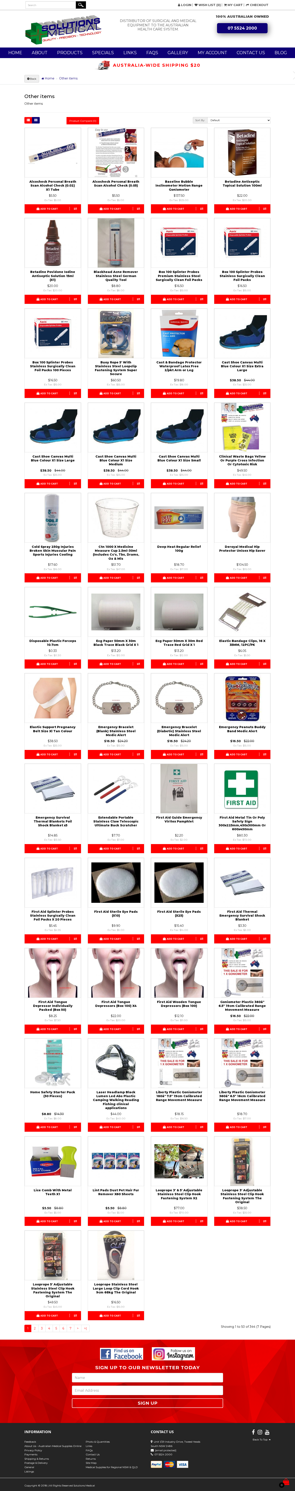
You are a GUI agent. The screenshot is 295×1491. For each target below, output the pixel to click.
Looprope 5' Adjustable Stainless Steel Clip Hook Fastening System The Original (53, 1290)
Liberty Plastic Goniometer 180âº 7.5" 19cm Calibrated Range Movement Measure (179, 1096)
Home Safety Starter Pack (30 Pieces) (52, 1094)
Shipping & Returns (36, 1458)
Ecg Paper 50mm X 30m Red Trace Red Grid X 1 (179, 643)
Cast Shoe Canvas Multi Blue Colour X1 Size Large (53, 458)
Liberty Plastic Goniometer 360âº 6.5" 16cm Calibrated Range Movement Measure (242, 1096)
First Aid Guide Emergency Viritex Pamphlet (179, 819)
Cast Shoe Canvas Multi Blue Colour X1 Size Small (179, 458)
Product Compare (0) (82, 120)
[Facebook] (253, 1433)
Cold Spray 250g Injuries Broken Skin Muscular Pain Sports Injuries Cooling (53, 550)
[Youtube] (267, 1433)
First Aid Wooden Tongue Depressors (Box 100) (179, 1004)
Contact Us (251, 52)
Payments (30, 1454)
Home (15, 52)
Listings (29, 1471)
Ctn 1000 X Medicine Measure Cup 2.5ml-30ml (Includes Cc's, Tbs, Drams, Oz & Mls (116, 553)
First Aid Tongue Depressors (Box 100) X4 (116, 1004)
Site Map (91, 1462)
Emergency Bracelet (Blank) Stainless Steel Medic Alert (116, 731)
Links (130, 52)
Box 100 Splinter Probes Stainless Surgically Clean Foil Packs (242, 276)
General (29, 1467)
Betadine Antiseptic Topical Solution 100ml (242, 183)
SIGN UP (147, 1403)
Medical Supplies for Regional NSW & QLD (112, 1467)
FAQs (152, 52)
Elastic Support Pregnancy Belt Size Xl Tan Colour (53, 729)
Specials (103, 52)
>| (85, 1328)
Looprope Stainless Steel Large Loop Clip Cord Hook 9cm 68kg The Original (116, 1288)
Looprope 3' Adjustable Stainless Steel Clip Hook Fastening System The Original (242, 1196)
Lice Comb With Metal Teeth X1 (53, 1192)
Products (69, 52)
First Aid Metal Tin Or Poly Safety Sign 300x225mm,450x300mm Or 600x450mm (242, 823)
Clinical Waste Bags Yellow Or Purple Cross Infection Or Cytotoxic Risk (242, 460)
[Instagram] (260, 1433)
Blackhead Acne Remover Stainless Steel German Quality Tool (116, 276)
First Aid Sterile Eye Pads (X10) (116, 913)
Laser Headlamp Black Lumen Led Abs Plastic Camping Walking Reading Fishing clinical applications (116, 1100)
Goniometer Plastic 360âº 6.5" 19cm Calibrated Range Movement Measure (242, 1006)
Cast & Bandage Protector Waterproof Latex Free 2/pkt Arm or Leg (179, 366)
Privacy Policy (33, 1450)
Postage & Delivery (36, 1462)
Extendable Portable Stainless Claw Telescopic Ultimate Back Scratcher (115, 821)
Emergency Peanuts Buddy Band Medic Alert (242, 729)
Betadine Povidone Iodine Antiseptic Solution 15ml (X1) (52, 276)
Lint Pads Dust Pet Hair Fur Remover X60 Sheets (116, 1192)
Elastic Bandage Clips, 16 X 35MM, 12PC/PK (242, 643)
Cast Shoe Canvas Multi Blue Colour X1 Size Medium (115, 460)
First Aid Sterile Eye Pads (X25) (179, 913)
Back (32, 78)
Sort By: (200, 120)
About (40, 52)
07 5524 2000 (242, 28)
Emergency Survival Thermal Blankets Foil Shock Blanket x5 (53, 821)
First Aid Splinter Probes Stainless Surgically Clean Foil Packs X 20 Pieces (52, 915)
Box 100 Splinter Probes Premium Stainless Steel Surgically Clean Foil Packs (179, 276)
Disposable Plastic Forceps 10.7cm (52, 643)
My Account (212, 52)
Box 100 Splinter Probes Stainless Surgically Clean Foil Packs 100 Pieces (52, 366)
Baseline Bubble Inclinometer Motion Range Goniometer (179, 185)
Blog (280, 52)
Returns (91, 1458)
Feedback (30, 1441)
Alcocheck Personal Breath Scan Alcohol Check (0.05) (115, 183)
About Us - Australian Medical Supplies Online (52, 1446)
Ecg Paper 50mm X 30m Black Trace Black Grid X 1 (116, 643)
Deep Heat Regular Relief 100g (179, 549)
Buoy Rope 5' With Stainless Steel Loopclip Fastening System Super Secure (116, 368)
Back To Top (261, 1439)
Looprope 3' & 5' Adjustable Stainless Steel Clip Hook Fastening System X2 (179, 1194)
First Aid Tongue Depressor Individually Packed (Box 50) (53, 1006)
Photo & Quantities (98, 1441)
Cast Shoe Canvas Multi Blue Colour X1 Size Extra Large (242, 366)
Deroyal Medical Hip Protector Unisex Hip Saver (242, 549)
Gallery (178, 52)
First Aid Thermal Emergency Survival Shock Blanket (242, 915)
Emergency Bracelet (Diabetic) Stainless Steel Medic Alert (179, 731)
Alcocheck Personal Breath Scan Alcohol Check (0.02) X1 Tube (52, 185)
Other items (68, 78)
